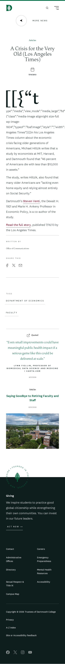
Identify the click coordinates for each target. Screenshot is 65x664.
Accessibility (43, 581)
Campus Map (12, 594)
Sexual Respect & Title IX (15, 583)
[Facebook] (8, 653)
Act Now (13, 526)
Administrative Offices (13, 559)
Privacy (10, 619)
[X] (15, 653)
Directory (11, 569)
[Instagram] (22, 653)
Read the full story (18, 225)
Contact (10, 549)
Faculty (11, 312)
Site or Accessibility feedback (21, 635)
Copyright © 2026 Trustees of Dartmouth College (31, 611)
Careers (41, 549)
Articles (32, 40)
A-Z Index (11, 627)
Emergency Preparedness (44, 559)
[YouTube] (30, 653)
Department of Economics (25, 301)
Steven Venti (31, 201)
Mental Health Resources (44, 571)
